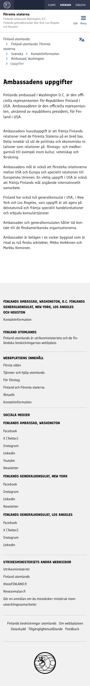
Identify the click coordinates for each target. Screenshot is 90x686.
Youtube (9, 460)
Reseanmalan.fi (14, 591)
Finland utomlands (16, 39)
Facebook (10, 431)
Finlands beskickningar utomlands (31, 623)
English (80, 5)
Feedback (72, 629)
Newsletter (11, 468)
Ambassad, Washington (27, 58)
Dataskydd (18, 629)
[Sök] (75, 18)
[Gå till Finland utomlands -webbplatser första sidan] (7, 5)
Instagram (11, 446)
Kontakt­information (44, 54)
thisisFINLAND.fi (15, 584)
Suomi (51, 5)
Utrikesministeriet (16, 569)
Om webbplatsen (71, 623)
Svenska (16, 54)
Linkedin (9, 453)
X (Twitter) (10, 438)
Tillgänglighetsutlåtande (45, 629)
